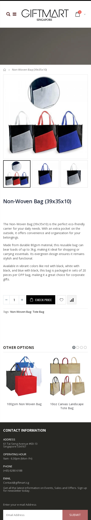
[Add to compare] (71, 299)
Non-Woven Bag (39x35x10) (37, 201)
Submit (75, 515)
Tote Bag (38, 312)
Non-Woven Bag (20, 312)
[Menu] (14, 14)
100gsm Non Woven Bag (24, 404)
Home (4, 69)
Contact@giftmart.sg (16, 482)
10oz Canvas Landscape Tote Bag (67, 406)
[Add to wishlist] (61, 299)
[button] (74, 347)
